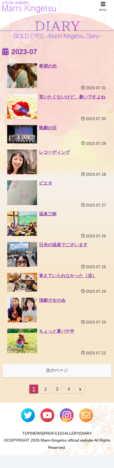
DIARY (86, 433)
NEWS (37, 433)
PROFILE (52, 433)
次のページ (57, 370)
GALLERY (70, 433)
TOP (26, 433)
